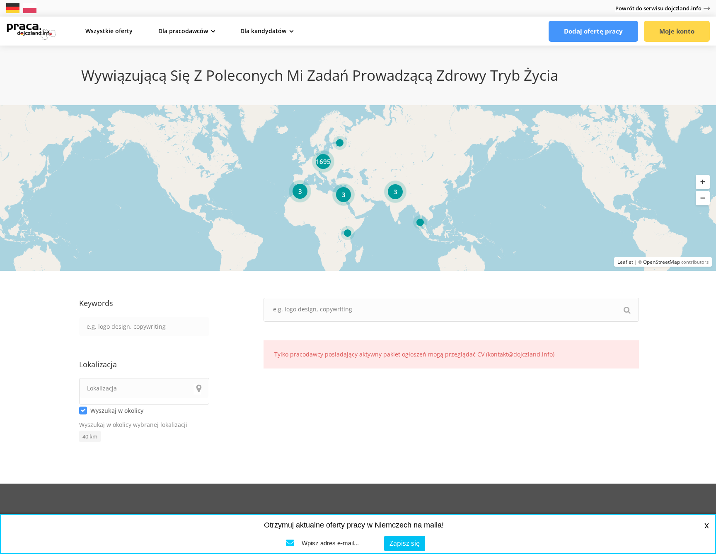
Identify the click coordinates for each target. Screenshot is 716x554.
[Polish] (29, 8)
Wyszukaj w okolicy (116, 410)
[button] (703, 182)
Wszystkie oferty (109, 31)
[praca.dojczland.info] (31, 30)
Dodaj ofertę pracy (593, 31)
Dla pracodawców (183, 31)
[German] (13, 8)
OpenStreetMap (661, 261)
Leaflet (625, 261)
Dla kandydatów (263, 31)
